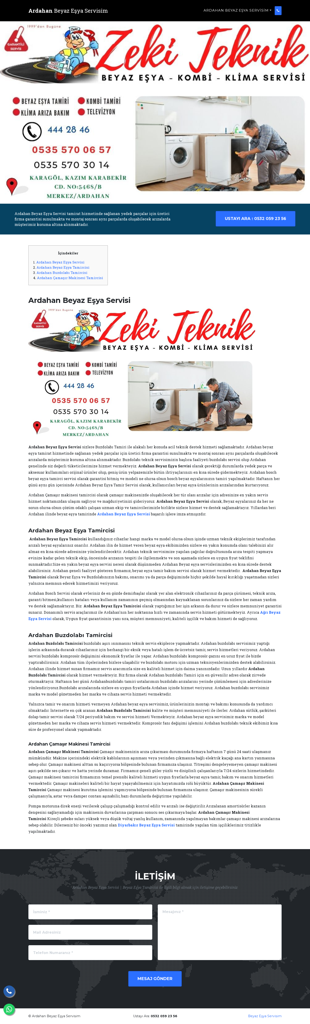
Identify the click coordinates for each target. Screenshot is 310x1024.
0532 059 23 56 (255, 218)
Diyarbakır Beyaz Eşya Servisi (146, 825)
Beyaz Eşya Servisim (265, 1016)
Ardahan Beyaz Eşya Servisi (60, 262)
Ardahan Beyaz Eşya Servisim (236, 10)
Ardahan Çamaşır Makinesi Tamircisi (70, 277)
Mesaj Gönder (155, 978)
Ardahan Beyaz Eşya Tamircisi (63, 267)
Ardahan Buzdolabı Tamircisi (62, 272)
